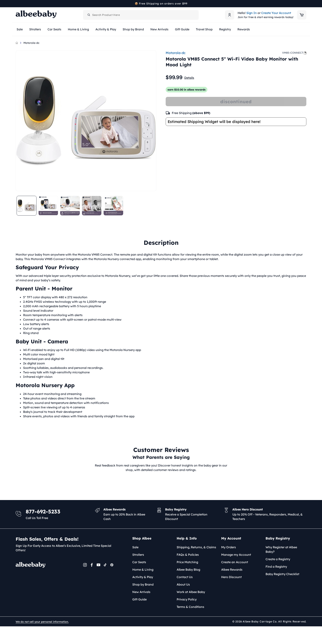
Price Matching (187, 562)
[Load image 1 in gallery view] (27, 206)
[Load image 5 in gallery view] (113, 206)
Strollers (138, 554)
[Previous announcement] (17, 3)
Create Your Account (276, 13)
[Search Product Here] (88, 14)
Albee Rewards (231, 569)
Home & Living (142, 569)
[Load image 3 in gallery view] (70, 206)
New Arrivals (141, 592)
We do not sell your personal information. (42, 621)
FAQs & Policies (188, 554)
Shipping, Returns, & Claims (196, 547)
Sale (135, 547)
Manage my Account (236, 554)
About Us (183, 584)
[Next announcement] (305, 3)
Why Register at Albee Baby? (281, 549)
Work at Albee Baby (191, 592)
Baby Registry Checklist (282, 574)
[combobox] (141, 15)
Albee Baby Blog (188, 569)
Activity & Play (142, 577)
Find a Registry (276, 566)
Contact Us (185, 577)
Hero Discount (231, 577)
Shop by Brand (143, 584)
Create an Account (234, 562)
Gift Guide (139, 599)
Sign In (251, 13)
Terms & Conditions (190, 607)
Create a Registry (278, 559)
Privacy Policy (187, 599)
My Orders (228, 547)
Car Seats (139, 562)
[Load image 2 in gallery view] (48, 206)
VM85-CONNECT (292, 52)
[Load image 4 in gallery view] (92, 206)
